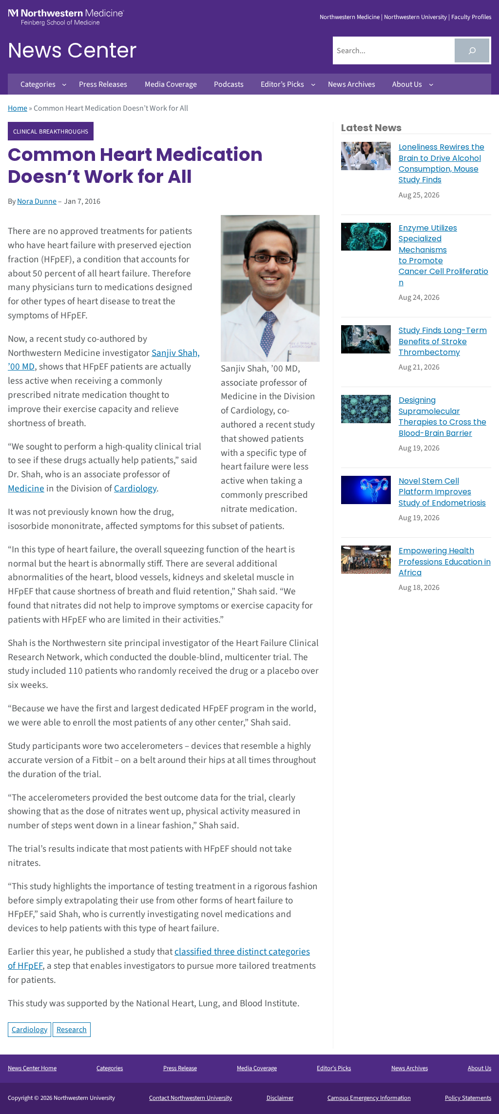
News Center (72, 50)
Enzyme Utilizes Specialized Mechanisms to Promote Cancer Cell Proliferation (443, 255)
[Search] (472, 50)
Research (72, 1029)
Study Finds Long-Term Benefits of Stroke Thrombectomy (443, 341)
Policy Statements (468, 1098)
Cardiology (135, 488)
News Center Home (32, 1068)
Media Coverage (257, 1068)
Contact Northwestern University (190, 1098)
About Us (479, 1068)
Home (17, 108)
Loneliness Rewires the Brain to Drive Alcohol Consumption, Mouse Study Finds (441, 163)
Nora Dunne (37, 201)
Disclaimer (280, 1098)
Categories (109, 1068)
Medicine (26, 488)
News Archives (409, 1068)
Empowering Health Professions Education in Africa (445, 562)
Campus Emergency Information (369, 1098)
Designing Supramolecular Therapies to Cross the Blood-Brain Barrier (442, 416)
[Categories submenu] (64, 84)
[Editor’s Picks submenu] (313, 84)
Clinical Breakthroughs (51, 131)
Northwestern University (415, 17)
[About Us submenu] (431, 84)
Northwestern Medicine (350, 17)
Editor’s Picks (334, 1068)
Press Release (180, 1068)
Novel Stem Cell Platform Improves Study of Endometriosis (442, 492)
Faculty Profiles (471, 17)
